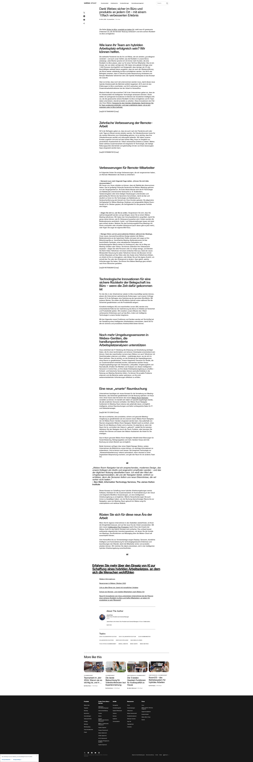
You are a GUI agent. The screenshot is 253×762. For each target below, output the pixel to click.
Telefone (115, 713)
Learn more (109, 625)
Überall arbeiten (123, 643)
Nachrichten (86, 713)
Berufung (86, 710)
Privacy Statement (6, 759)
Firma (143, 701)
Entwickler (129, 726)
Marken (100, 716)
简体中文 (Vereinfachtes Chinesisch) (103, 720)
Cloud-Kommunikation (144, 636)
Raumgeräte (115, 705)
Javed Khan (111, 19)
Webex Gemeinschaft (132, 713)
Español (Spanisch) (102, 744)
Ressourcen (130, 701)
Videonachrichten (88, 718)
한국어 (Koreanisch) (102, 738)
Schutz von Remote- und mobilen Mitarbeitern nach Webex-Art (121, 592)
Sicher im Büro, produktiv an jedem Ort (120, 29)
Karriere (143, 719)
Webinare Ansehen (131, 718)
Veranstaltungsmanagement (137, 3)
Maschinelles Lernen (136, 640)
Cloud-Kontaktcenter (88, 729)
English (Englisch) (102, 727)
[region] (19, 758)
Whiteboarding (87, 726)
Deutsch (100, 718)
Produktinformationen (131, 716)
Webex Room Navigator (140, 398)
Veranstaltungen (87, 716)
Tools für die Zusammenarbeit (107, 643)
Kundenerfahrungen (124, 3)
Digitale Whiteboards (117, 710)
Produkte (86, 701)
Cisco (143, 705)
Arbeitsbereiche (114, 3)
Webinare (86, 724)
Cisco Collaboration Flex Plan (107, 636)
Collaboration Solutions (106, 640)
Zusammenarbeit (104, 3)
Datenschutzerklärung (103, 710)
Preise (128, 705)
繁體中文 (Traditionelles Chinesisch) (103, 724)
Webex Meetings (144, 643)
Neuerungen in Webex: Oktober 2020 (112, 583)
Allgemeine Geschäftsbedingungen (103, 707)
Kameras (114, 716)
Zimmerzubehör (116, 721)
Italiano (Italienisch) (102, 732)
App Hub (129, 721)
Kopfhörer (115, 718)
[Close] (37, 755)
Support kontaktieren (146, 711)
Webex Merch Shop (146, 717)
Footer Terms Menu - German (104, 702)
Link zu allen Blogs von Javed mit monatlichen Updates (118, 587)
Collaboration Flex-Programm (118, 527)
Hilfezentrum (130, 710)
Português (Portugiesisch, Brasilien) (103, 741)
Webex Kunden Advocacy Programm (147, 708)
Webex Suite (87, 705)
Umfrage (86, 721)
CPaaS (85, 732)
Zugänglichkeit (130, 724)
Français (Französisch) (103, 730)
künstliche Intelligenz (122, 640)
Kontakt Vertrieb (145, 714)
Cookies (100, 713)
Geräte (114, 701)
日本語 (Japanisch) (102, 735)
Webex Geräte (134, 643)
